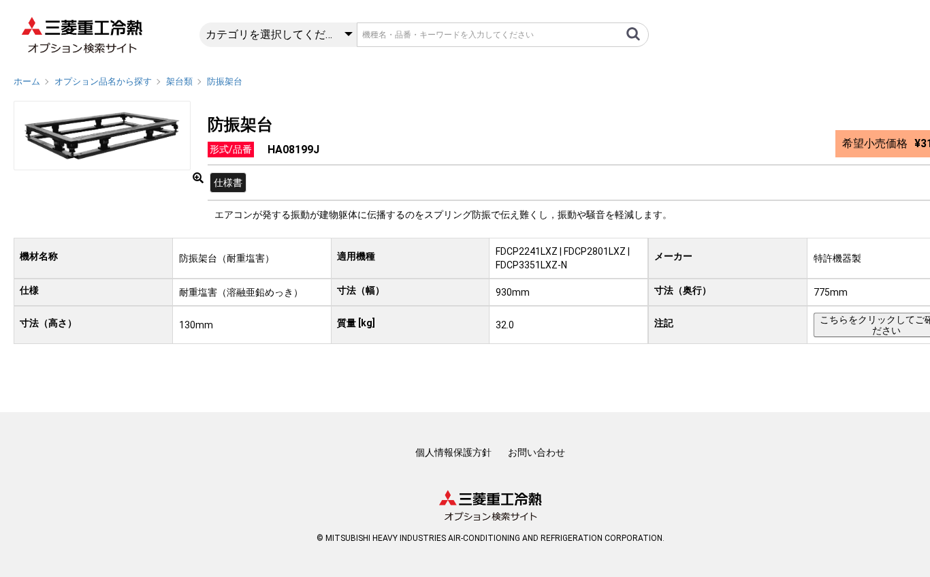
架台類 (179, 81)
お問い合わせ (536, 452)
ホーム (27, 81)
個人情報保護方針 (453, 452)
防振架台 (224, 81)
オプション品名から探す (103, 81)
